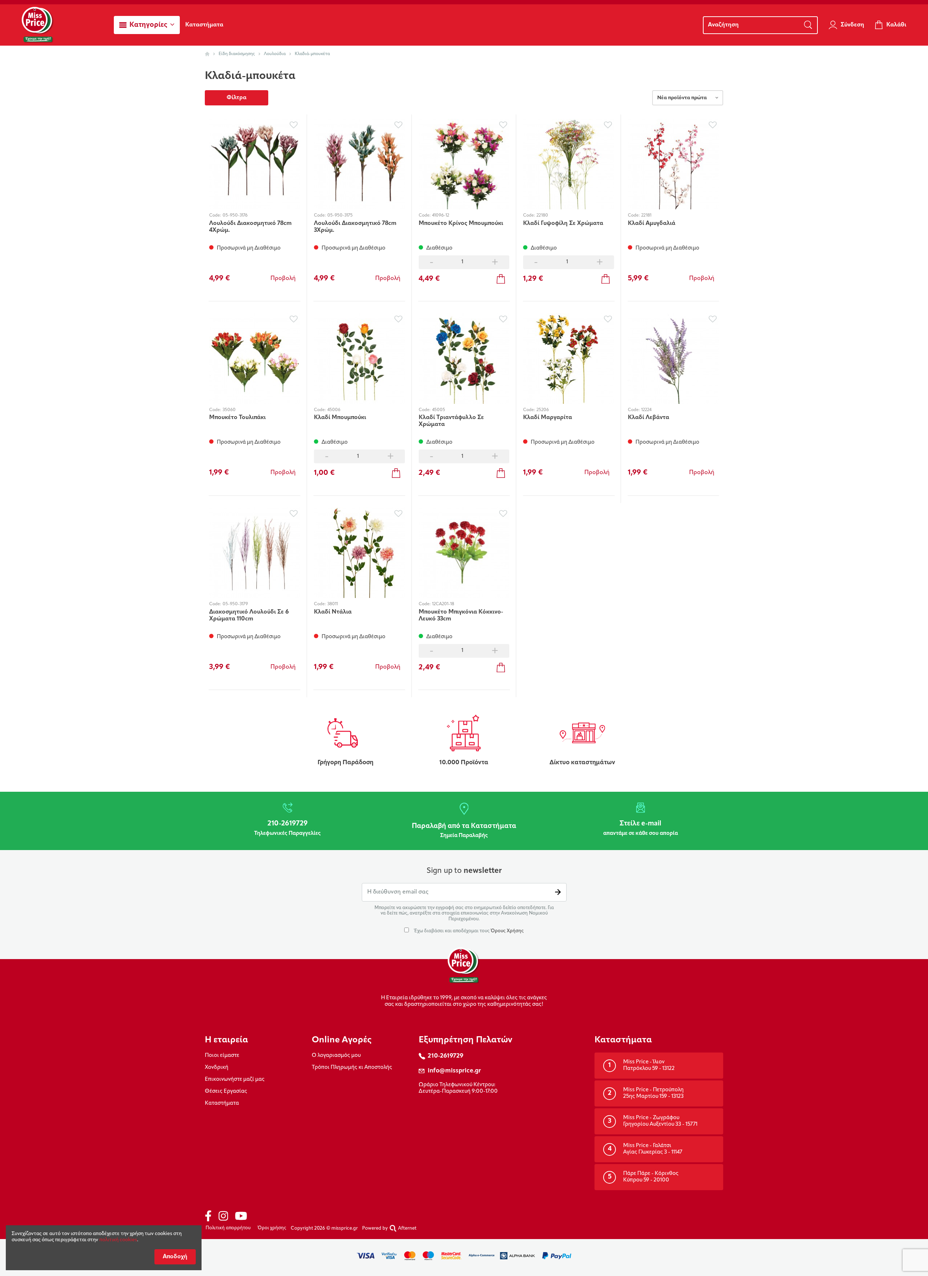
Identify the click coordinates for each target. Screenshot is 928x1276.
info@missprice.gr (454, 1071)
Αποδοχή (175, 1257)
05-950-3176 (235, 215)
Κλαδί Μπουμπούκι (340, 418)
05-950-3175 (340, 215)
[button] (147, 25)
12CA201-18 (443, 604)
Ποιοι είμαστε (222, 1055)
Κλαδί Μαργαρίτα (547, 418)
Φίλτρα (236, 98)
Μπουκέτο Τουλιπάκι (237, 418)
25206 (542, 410)
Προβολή (283, 278)
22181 (646, 215)
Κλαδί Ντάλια (333, 612)
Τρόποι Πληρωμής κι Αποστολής (352, 1067)
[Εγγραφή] (558, 892)
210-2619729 (445, 1056)
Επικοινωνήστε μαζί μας (235, 1079)
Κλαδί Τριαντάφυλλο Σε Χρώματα (451, 421)
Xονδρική (216, 1067)
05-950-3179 (235, 604)
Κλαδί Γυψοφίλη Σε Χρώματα (563, 223)
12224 (646, 410)
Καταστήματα (222, 1103)
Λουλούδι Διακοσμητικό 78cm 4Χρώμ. (250, 227)
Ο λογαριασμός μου (336, 1055)
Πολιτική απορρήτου (228, 1228)
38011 (332, 604)
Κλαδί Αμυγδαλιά (651, 223)
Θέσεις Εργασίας (226, 1091)
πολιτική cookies (118, 1240)
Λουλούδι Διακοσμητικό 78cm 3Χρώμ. (355, 227)
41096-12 (440, 215)
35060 (229, 410)
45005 (438, 410)
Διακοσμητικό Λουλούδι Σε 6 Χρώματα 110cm (249, 615)
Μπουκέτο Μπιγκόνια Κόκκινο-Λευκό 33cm (461, 615)
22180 (542, 215)
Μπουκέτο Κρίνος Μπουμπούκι (461, 223)
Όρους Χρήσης (507, 931)
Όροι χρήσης (272, 1228)
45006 (333, 410)
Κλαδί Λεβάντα (648, 418)
